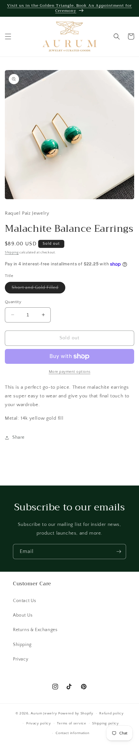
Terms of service (71, 723)
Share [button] (18, 437)
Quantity (13, 302)
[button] (8, 36)
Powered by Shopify (75, 713)
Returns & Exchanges (35, 629)
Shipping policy (105, 723)
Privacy (20, 659)
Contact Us (24, 600)
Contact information (72, 733)
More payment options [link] (70, 372)
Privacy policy (38, 723)
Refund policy (111, 713)
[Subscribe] (119, 551)
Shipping (12, 252)
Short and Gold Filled (38, 289)
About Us (23, 615)
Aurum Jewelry (44, 713)
